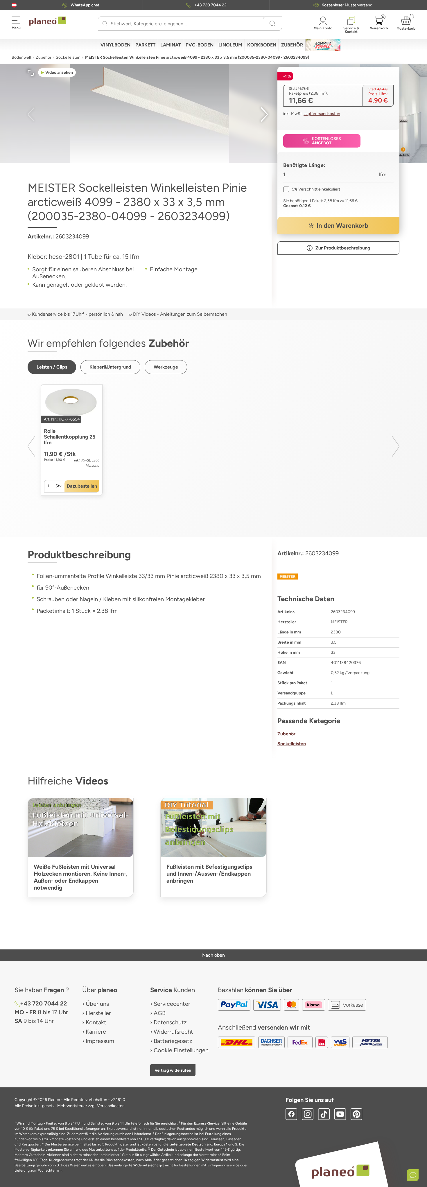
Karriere (96, 1031)
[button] (14, 5)
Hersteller (98, 1013)
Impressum (100, 1040)
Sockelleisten (68, 57)
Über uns (97, 1003)
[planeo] (340, 1171)
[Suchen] (105, 23)
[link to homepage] (47, 21)
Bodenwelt (21, 57)
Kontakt (96, 1022)
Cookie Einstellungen (181, 1050)
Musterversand (347, 5)
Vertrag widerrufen (173, 1070)
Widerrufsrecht (173, 1031)
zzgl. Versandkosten (322, 113)
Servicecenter (172, 1003)
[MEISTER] (338, 576)
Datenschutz (170, 1022)
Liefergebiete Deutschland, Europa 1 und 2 (203, 1144)
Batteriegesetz (173, 1040)
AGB (160, 1013)
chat (85, 5)
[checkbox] (311, 189)
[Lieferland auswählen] (14, 5)
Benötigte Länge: (304, 165)
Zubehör (43, 57)
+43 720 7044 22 (210, 5)
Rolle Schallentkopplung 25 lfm (69, 437)
